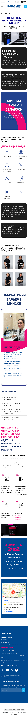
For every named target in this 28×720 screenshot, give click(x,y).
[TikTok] (2, 670)
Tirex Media (14, 714)
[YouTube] (7, 670)
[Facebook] (16, 670)
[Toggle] (2, 397)
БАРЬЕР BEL (14, 712)
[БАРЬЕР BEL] (14, 6)
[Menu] (2, 6)
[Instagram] (11, 670)
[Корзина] (25, 6)
